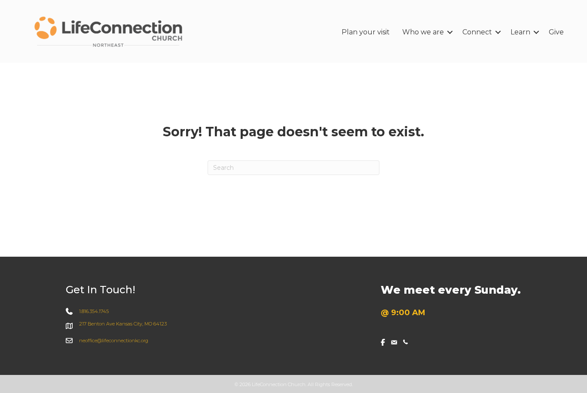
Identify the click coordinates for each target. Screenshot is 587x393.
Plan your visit (366, 32)
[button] (450, 32)
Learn (520, 32)
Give (556, 32)
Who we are (423, 32)
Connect (477, 32)
